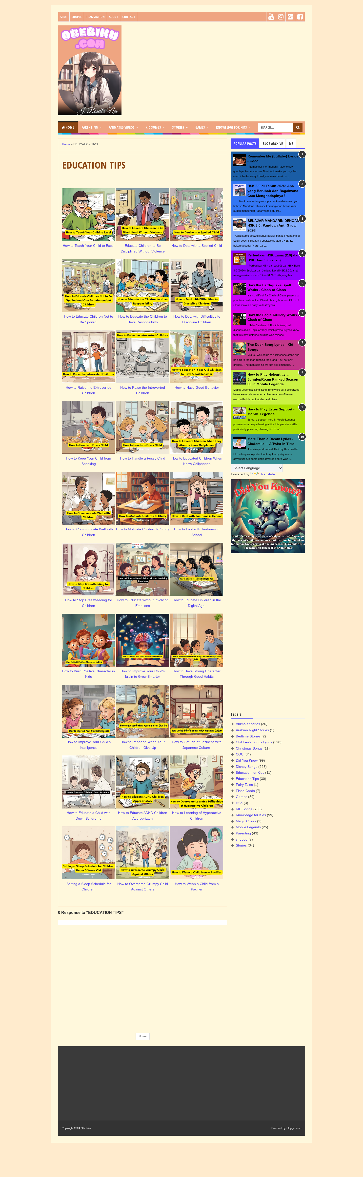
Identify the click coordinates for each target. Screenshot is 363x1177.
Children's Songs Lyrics (254, 742)
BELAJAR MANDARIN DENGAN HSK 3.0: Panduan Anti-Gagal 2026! (273, 225)
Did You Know (247, 760)
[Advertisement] (215, 60)
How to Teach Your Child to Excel (88, 246)
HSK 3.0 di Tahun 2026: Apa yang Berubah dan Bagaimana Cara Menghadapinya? (272, 190)
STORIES (178, 127)
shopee (241, 839)
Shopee (77, 17)
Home (69, 127)
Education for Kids (250, 772)
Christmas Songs (249, 748)
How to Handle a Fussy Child (142, 458)
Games (241, 797)
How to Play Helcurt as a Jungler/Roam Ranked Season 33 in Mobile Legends (272, 379)
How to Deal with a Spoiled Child (196, 246)
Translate (267, 474)
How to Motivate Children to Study (142, 529)
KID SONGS (153, 127)
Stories (241, 845)
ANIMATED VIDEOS (122, 127)
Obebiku (86, 1128)
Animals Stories (248, 724)
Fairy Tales (244, 785)
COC (239, 754)
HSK (239, 803)
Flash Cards (245, 791)
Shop (63, 17)
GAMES (200, 127)
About (113, 17)
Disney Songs (246, 767)
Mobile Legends (248, 827)
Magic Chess (246, 821)
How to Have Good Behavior (197, 387)
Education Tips (247, 779)
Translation (95, 17)
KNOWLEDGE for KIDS (231, 127)
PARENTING (89, 127)
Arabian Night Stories (252, 730)
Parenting (243, 833)
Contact (128, 17)
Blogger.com (293, 1128)
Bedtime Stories (248, 736)
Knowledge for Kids (251, 815)
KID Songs (244, 809)
